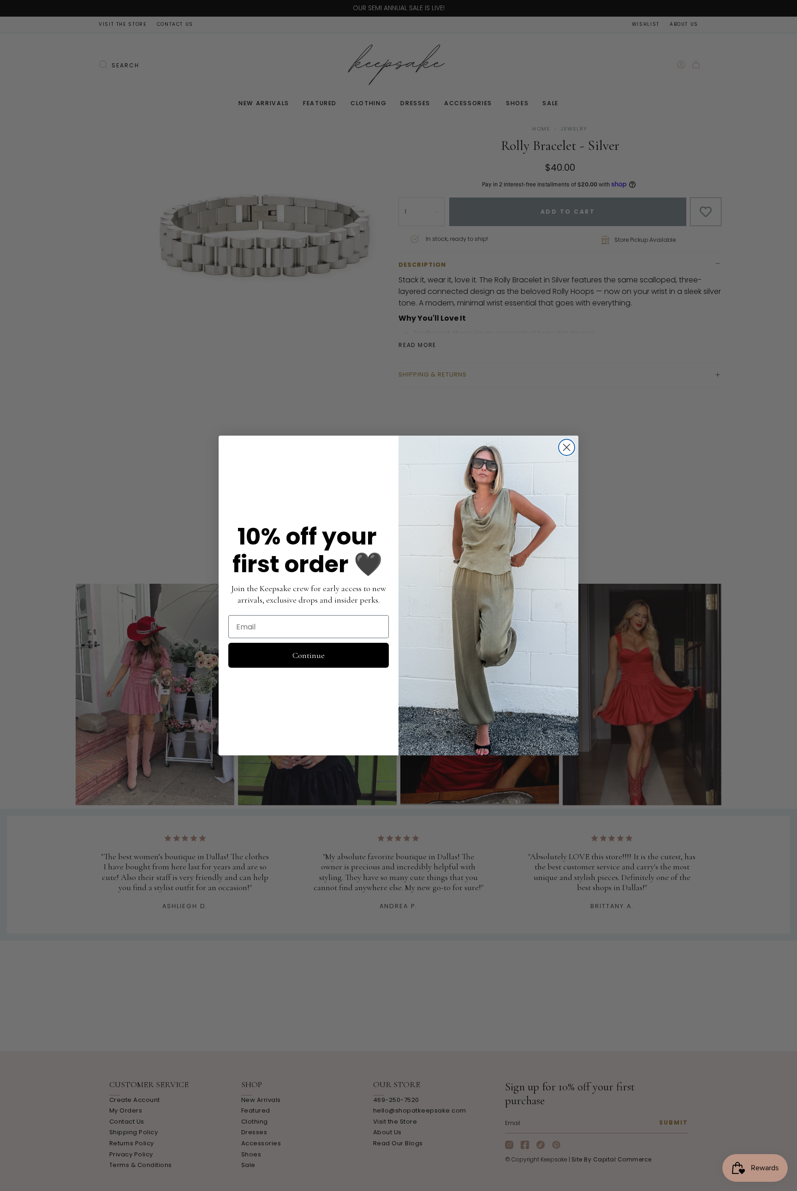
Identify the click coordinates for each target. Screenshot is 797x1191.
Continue (308, 655)
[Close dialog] (567, 447)
